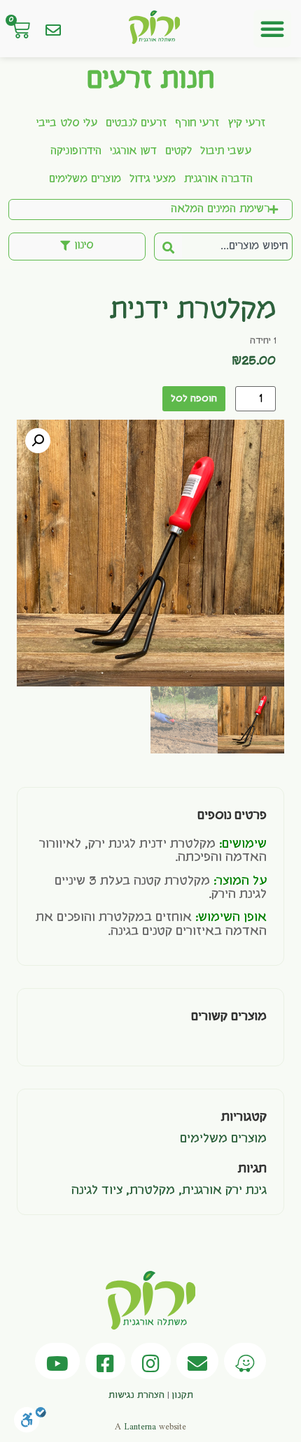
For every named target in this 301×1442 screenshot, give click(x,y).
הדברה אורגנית (218, 179)
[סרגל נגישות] (30, 1423)
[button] (272, 28)
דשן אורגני (133, 151)
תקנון (182, 1395)
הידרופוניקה (76, 151)
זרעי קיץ (246, 123)
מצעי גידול (153, 179)
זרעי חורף (197, 123)
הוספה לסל (194, 399)
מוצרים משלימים (85, 179)
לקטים (178, 151)
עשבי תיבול (225, 151)
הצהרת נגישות (136, 1395)
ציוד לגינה (96, 1190)
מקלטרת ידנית (192, 310)
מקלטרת (152, 1190)
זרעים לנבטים (136, 123)
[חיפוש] (168, 246)
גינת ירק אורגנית (224, 1190)
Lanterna (140, 1426)
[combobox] (237, 246)
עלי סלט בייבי (66, 123)
